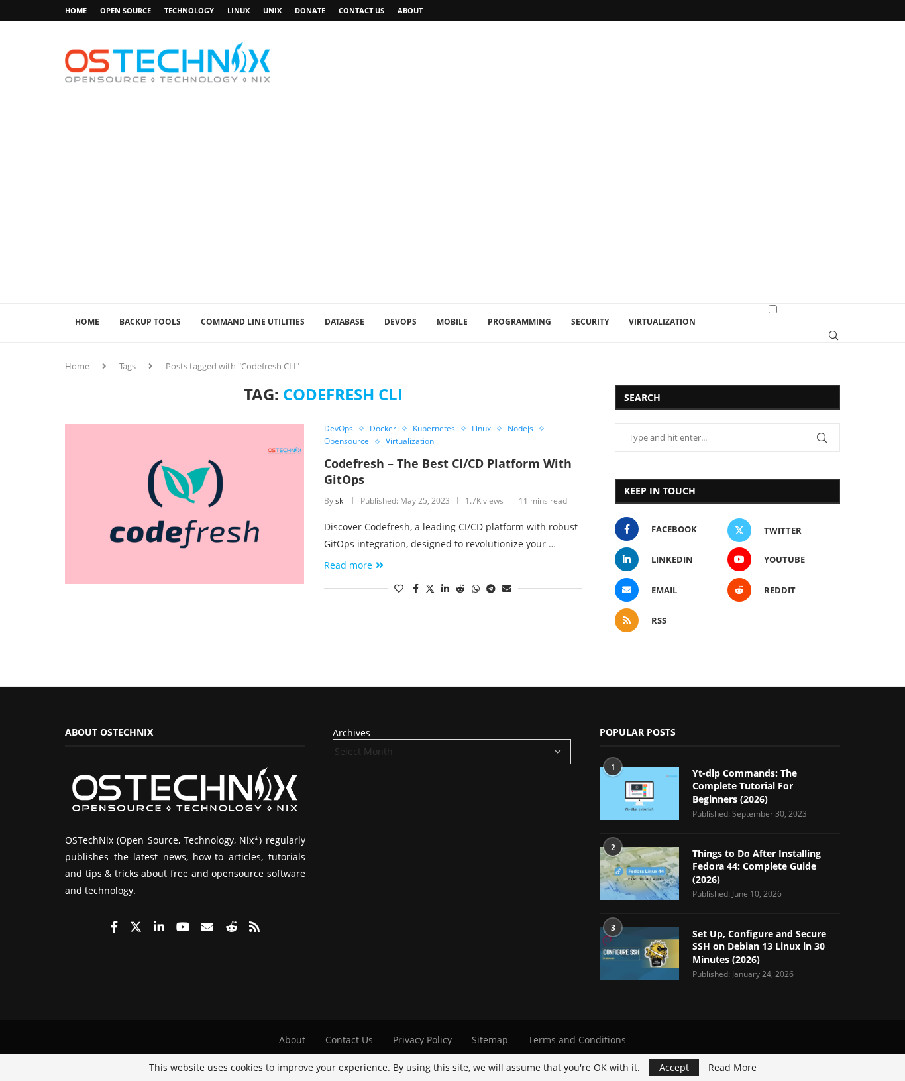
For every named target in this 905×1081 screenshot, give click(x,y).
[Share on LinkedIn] (445, 588)
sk (339, 500)
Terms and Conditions (577, 1039)
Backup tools (150, 321)
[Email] (209, 927)
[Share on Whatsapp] (476, 588)
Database (344, 321)
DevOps (400, 321)
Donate (310, 10)
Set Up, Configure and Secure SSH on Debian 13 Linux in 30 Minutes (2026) (759, 946)
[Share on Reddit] (460, 588)
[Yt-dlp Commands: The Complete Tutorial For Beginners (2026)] (639, 793)
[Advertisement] (452, 203)
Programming (519, 321)
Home (76, 10)
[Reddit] (232, 927)
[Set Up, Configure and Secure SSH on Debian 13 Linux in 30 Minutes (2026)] (639, 953)
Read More (732, 1067)
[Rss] (254, 927)
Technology (189, 10)
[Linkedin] (160, 927)
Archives (351, 732)
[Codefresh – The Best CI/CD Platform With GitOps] (184, 503)
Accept (674, 1067)
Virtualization (662, 321)
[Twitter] (137, 927)
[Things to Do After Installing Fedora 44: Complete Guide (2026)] (639, 873)
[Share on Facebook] (416, 588)
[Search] (833, 335)
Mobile (452, 321)
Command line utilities (253, 321)
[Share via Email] (506, 588)
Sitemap (490, 1039)
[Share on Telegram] (491, 588)
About (410, 10)
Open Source (125, 10)
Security (590, 321)
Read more (348, 565)
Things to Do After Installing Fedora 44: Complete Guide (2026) (756, 866)
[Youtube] (184, 927)
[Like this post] (398, 588)
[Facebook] (115, 927)
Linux (238, 10)
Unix (272, 10)
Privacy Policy (422, 1039)
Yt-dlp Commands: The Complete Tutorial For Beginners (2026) (744, 786)
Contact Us (361, 10)
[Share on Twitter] (430, 588)
